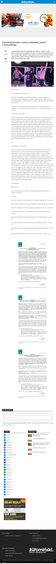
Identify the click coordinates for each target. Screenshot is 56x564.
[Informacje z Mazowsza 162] (30, 453)
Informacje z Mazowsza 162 (39, 452)
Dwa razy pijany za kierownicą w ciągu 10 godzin (40, 435)
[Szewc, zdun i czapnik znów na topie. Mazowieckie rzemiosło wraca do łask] (30, 444)
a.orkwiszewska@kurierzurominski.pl (13, 553)
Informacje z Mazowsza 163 (39, 447)
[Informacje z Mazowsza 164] (30, 440)
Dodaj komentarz (5, 54)
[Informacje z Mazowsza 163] (30, 449)
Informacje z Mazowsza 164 (39, 438)
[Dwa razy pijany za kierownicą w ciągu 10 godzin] (30, 435)
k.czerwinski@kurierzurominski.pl (39, 538)
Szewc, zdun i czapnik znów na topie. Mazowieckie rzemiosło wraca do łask (41, 444)
